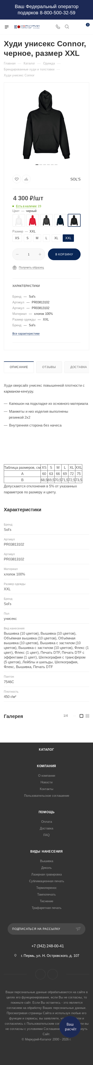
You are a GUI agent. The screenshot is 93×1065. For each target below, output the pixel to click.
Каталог (46, 749)
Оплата (46, 821)
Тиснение (46, 901)
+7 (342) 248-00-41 (47, 946)
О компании (46, 775)
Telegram (52, 974)
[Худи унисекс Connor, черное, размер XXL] (46, 125)
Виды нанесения (46, 851)
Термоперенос (46, 888)
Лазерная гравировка (46, 874)
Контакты (46, 789)
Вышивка (46, 861)
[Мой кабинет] (76, 27)
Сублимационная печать (46, 881)
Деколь (46, 868)
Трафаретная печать (47, 908)
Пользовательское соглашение (46, 795)
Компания (46, 766)
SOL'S (75, 179)
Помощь (47, 812)
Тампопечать (46, 894)
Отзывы (49, 367)
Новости (46, 782)
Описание (19, 367)
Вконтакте (40, 974)
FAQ (46, 835)
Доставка (78, 367)
